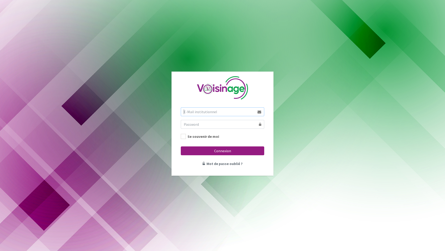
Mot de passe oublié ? (224, 163)
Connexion (222, 151)
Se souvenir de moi (203, 136)
